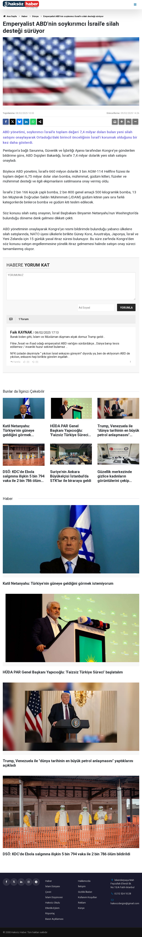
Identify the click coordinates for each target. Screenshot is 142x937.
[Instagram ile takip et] (28, 882)
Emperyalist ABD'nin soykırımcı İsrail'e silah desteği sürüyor (73, 16)
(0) (27, 362)
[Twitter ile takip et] (14, 882)
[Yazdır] (115, 122)
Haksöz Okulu (52, 902)
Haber (24, 16)
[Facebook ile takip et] (6, 882)
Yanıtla (16, 362)
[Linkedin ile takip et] (21, 882)
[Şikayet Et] (130, 362)
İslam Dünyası (52, 886)
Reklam (82, 902)
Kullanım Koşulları (87, 897)
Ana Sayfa (11, 16)
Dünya (35, 16)
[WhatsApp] (33, 122)
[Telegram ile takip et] (36, 882)
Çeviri (48, 892)
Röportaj (50, 913)
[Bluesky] (19, 122)
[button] (122, 122)
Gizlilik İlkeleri (85, 892)
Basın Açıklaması (54, 919)
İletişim (82, 886)
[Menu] (135, 4)
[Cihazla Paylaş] (40, 122)
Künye (81, 908)
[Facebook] (6, 122)
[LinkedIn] (26, 122)
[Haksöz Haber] (21, 4)
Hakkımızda (84, 881)
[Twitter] (13, 122)
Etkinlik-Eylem (52, 908)
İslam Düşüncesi (54, 897)
